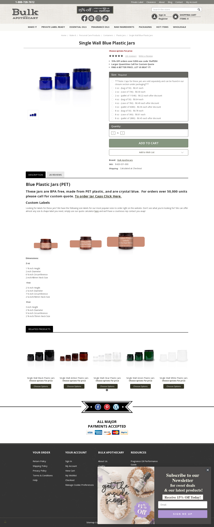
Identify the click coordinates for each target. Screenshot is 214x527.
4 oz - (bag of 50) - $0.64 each (129, 99)
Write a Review (146, 56)
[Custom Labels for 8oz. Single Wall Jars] (126, 234)
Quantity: (116, 126)
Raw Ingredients (124, 26)
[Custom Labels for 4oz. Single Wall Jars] (86, 234)
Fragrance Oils (100, 26)
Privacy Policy (39, 470)
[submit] (199, 9)
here (96, 211)
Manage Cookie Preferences (79, 484)
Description (35, 174)
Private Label (137, 2)
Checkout (70, 480)
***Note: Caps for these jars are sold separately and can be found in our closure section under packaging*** (149, 83)
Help (35, 480)
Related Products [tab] (39, 329)
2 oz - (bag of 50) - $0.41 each (129, 88)
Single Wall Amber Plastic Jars (74, 378)
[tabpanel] (41, 362)
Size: (119, 74)
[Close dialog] (208, 470)
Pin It (91, 18)
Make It (32, 26)
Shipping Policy (40, 466)
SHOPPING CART (188, 15)
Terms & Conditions (43, 475)
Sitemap (90, 522)
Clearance (151, 2)
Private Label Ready (53, 26)
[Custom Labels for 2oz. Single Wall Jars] (46, 234)
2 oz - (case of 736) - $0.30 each (130, 91)
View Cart (70, 470)
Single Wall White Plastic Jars (174, 378)
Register (163, 18)
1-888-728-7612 (24, 2)
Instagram (98, 18)
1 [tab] (107, 390)
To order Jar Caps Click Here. (98, 196)
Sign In (68, 461)
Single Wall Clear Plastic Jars (107, 378)
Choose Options (41, 386)
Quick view (41, 355)
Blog (170, 2)
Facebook (84, 18)
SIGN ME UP (182, 514)
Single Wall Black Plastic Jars (41, 378)
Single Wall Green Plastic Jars (140, 378)
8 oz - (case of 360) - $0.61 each (130, 114)
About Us (102, 461)
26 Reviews (55, 174)
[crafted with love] (5, 521)
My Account (191, 2)
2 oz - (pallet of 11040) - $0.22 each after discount (138, 95)
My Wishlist (71, 475)
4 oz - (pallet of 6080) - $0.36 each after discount (138, 107)
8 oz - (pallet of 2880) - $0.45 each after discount (138, 118)
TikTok (105, 18)
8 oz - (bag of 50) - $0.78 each (129, 110)
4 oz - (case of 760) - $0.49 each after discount (137, 103)
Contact (179, 2)
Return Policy (39, 461)
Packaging (145, 26)
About (162, 2)
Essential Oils (78, 26)
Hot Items (162, 26)
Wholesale (179, 26)
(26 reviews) (131, 56)
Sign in (162, 15)
